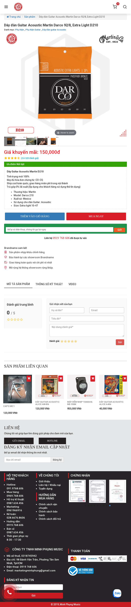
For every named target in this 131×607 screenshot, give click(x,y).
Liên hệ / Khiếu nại (50, 485)
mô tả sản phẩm (18, 284)
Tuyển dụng (45, 488)
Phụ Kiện (19, 29)
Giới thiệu (44, 481)
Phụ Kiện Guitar (33, 29)
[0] (115, 7)
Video (72, 284)
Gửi (120, 342)
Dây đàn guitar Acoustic (54, 29)
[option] (9, 141)
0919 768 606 (61, 238)
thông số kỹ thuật (49, 284)
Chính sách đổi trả (50, 518)
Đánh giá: (54, 341)
